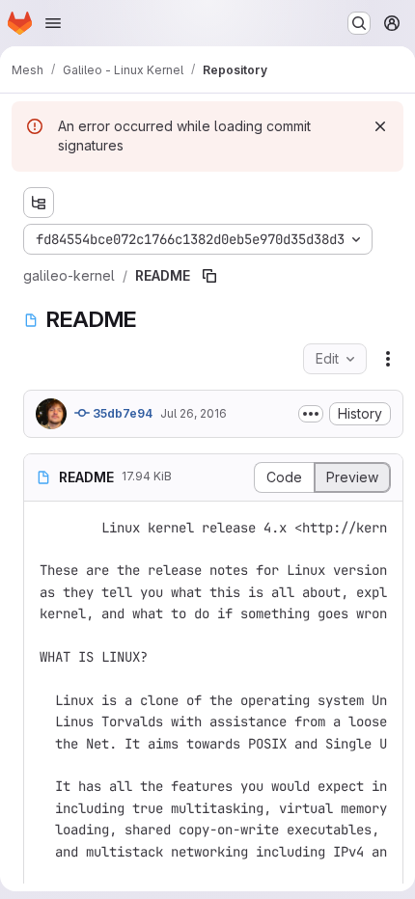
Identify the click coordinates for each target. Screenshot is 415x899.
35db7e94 (121, 413)
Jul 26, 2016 (193, 413)
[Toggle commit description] (310, 413)
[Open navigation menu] (53, 23)
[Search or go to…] (359, 23)
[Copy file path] (209, 275)
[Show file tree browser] (38, 202)
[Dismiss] (380, 126)
